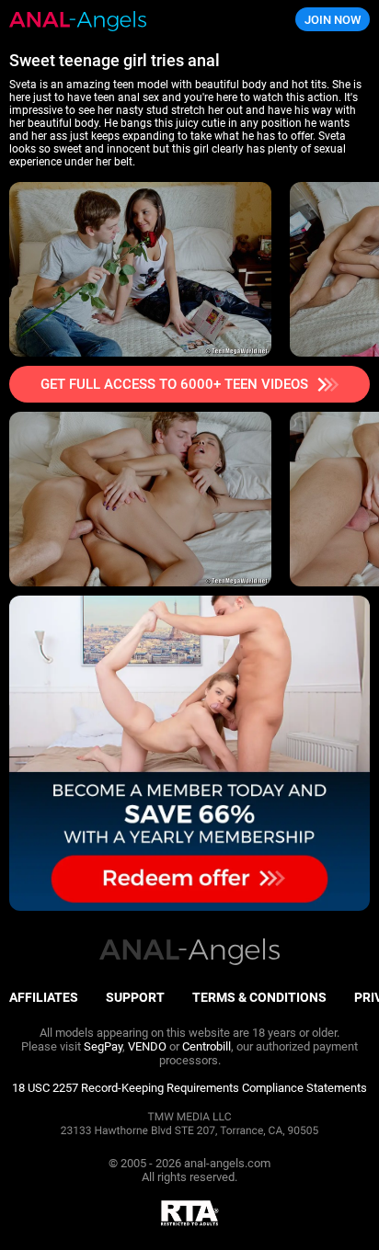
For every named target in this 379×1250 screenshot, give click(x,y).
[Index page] (126, 19)
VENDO (147, 1046)
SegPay (103, 1046)
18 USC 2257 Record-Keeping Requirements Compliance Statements (189, 1088)
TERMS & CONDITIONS (259, 997)
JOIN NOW (332, 20)
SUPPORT (135, 997)
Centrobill (206, 1046)
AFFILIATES (43, 997)
